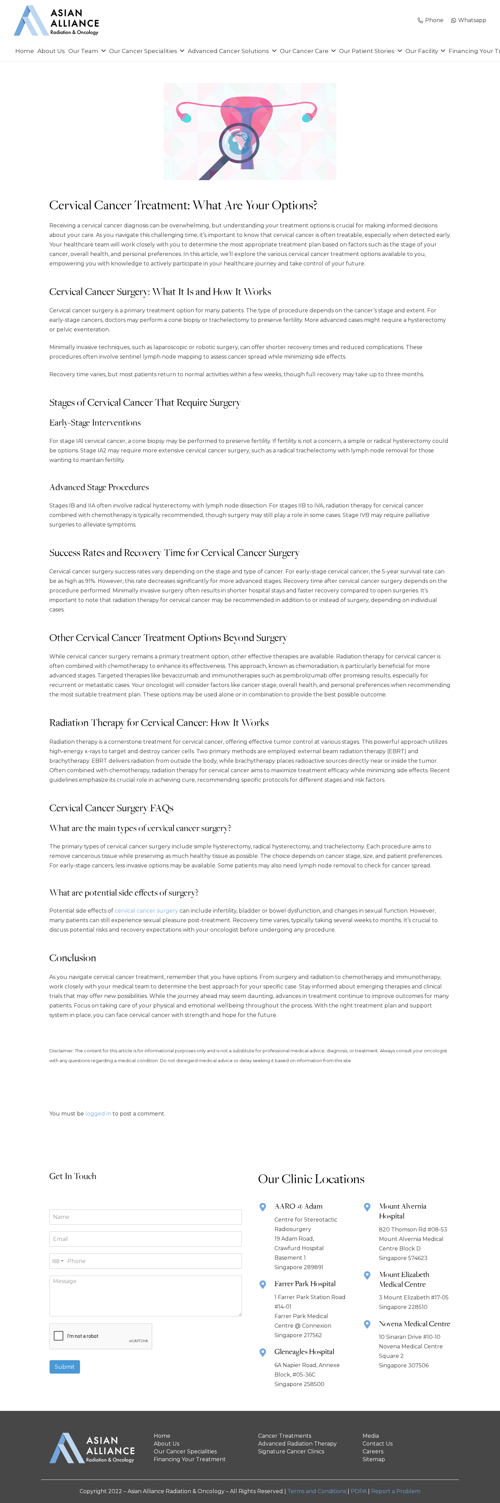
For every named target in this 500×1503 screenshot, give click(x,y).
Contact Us (378, 1443)
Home (162, 1436)
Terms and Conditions (316, 1491)
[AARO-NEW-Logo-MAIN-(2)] (93, 1448)
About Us (166, 1443)
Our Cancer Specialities (185, 1451)
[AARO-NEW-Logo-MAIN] (56, 20)
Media (371, 1436)
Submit (65, 1367)
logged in (98, 1113)
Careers (373, 1451)
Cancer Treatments (284, 1436)
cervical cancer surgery (146, 911)
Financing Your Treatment (190, 1459)
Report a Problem (395, 1491)
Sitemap (374, 1459)
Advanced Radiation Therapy (297, 1443)
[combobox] (57, 1261)
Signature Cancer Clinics (291, 1451)
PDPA (359, 1491)
